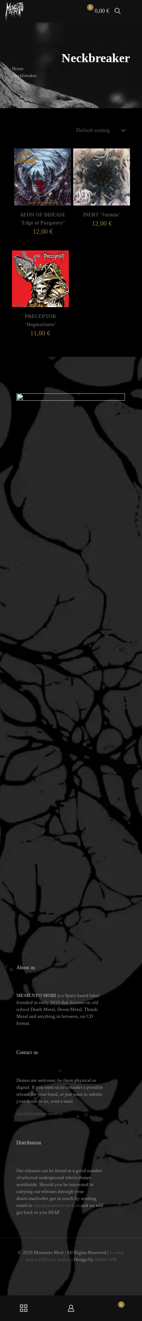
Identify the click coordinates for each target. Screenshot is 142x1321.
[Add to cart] (62, 157)
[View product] (62, 167)
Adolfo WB (105, 1259)
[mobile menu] (132, 11)
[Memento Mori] (14, 11)
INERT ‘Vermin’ (101, 215)
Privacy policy (56, 1259)
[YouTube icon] (68, 1270)
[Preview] (62, 178)
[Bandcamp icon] (82, 1270)
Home (18, 68)
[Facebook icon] (60, 1270)
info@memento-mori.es (39, 1113)
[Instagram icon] (75, 1270)
